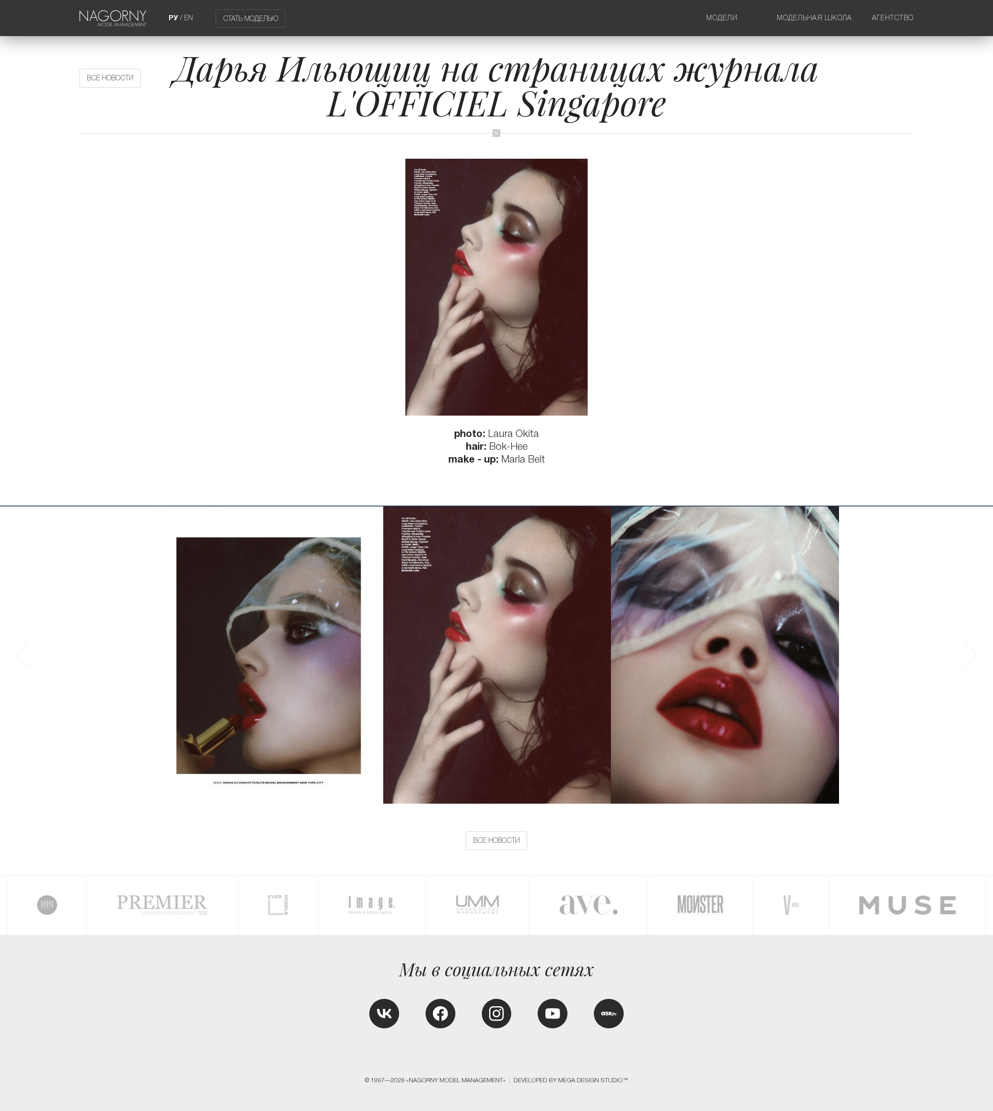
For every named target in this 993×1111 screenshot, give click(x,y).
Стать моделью (250, 18)
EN (188, 18)
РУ (173, 18)
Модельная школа (814, 18)
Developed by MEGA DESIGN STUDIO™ (571, 1080)
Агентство (893, 18)
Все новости (110, 78)
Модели (721, 18)
